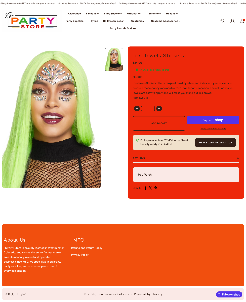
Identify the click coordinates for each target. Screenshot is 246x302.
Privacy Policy (80, 255)
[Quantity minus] (137, 108)
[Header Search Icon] (223, 21)
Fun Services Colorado (114, 294)
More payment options (213, 128)
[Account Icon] (232, 21)
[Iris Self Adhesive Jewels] (51, 117)
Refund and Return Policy (86, 248)
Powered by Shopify (148, 294)
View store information (215, 142)
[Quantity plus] (159, 108)
